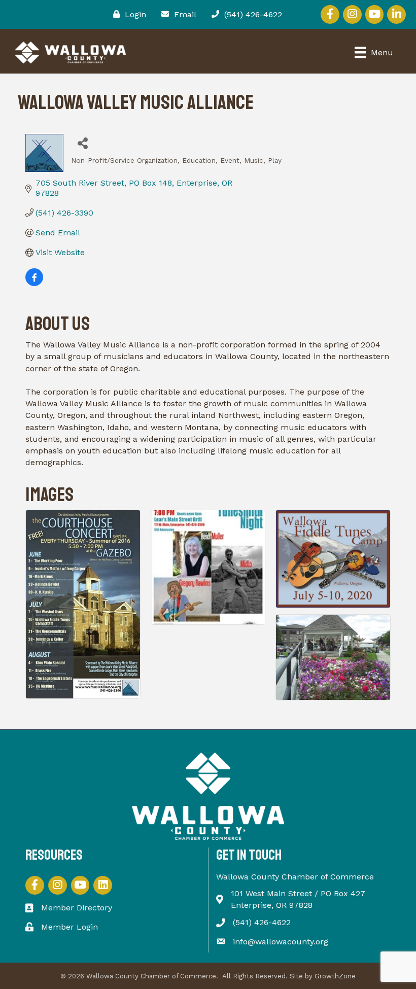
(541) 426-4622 (262, 922)
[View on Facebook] (34, 283)
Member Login (69, 927)
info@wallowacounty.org (280, 941)
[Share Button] (82, 142)
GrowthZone (335, 976)
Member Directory (76, 907)
